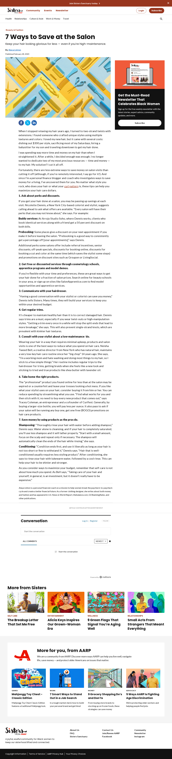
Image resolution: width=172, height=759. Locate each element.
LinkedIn (34, 123)
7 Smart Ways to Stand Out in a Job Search (66, 696)
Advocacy (131, 691)
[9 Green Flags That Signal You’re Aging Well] (106, 602)
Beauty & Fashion (14, 30)
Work (52, 691)
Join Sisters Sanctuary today (83, 3)
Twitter (27, 123)
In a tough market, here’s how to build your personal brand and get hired (67, 704)
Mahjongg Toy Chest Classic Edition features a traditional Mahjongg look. (29, 704)
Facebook (21, 123)
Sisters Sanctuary (78, 736)
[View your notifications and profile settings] (110, 541)
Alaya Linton (14, 50)
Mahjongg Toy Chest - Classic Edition (27, 696)
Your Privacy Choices (76, 754)
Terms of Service (37, 754)
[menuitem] (8, 20)
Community (33, 10)
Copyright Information (15, 754)
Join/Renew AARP (111, 733)
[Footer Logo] (32, 731)
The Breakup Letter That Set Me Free (23, 622)
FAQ (72, 733)
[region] (66, 550)
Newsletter (62, 10)
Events (48, 10)
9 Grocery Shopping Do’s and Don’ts (105, 696)
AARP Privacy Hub (55, 754)
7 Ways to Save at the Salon (50, 37)
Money (91, 691)
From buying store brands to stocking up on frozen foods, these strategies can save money (103, 705)
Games (15, 691)
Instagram (139, 736)
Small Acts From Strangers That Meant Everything (146, 624)
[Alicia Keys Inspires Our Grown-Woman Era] (66, 602)
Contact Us (107, 730)
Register (94, 521)
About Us (74, 730)
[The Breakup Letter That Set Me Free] (26, 602)
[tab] (30, 541)
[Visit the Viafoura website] (105, 577)
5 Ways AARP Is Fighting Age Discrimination (142, 696)
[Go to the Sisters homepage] (12, 10)
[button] (161, 19)
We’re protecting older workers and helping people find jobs (142, 704)
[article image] (140, 88)
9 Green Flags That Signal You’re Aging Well (104, 624)
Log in (85, 521)
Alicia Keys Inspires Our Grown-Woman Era (64, 624)
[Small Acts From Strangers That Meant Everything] (146, 602)
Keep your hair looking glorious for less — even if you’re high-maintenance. (55, 44)
